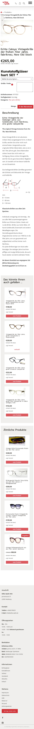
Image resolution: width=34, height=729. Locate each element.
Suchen (24, 3)
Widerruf (4, 701)
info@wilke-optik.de (12, 613)
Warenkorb (20, 3)
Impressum (5, 692)
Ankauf (4, 681)
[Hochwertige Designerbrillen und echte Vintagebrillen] (6, 3)
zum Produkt (17, 316)
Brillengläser (5, 668)
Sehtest (4, 673)
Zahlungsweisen (7, 706)
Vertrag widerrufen (10, 711)
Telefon (16, 3)
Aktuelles (4, 679)
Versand (16, 63)
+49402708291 (11, 610)
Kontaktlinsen (6, 671)
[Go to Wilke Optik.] (1, 12)
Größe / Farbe (6, 83)
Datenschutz (5, 695)
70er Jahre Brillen (14, 100)
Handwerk (5, 676)
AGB (3, 698)
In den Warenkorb (25, 107)
